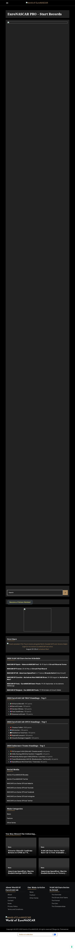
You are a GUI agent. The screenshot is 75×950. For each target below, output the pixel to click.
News (9, 814)
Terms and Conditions (15, 909)
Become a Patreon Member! (20, 602)
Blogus (55, 929)
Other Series (11, 823)
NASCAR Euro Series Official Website (20, 783)
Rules (10, 903)
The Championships (58, 906)
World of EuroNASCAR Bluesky (17, 775)
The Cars (55, 903)
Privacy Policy (13, 906)
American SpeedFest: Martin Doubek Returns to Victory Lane (54, 873)
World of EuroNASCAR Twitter (17, 779)
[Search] (65, 592)
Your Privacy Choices (43, 934)
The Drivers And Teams (60, 897)
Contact (10, 900)
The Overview (56, 895)
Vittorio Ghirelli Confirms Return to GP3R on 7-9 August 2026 (20, 853)
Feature (10, 818)
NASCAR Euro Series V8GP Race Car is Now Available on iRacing (54, 853)
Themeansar (64, 929)
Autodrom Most (43, 649)
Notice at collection (26, 934)
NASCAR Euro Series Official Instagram (21, 796)
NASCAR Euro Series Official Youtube (20, 788)
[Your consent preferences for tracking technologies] (72, 947)
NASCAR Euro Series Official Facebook (20, 792)
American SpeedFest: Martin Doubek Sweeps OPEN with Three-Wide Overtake (21, 873)
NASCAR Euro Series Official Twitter (20, 801)
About (10, 895)
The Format (56, 900)
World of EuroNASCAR (20, 920)
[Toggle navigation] (7, 3)
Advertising (12, 897)
